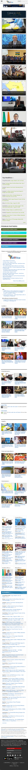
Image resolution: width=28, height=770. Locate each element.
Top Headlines (7, 177)
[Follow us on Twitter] (10, 755)
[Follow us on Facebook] (8, 755)
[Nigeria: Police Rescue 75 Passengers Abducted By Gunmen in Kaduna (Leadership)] (20, 572)
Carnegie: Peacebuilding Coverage (11, 232)
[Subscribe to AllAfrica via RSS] (20, 755)
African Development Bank (9, 229)
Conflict (3, 306)
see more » (4, 723)
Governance (4, 481)
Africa (3, 517)
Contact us (5, 737)
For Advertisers (10, 750)
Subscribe (9, 752)
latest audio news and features (15, 412)
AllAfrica (9, 2)
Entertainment (5, 371)
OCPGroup (5, 236)
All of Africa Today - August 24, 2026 (11, 203)
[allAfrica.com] (14, 257)
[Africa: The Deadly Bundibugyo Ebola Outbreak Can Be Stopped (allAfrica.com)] (20, 522)
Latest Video (4, 405)
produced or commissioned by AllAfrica (7, 736)
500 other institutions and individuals (15, 729)
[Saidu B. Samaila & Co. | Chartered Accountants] (14, 5)
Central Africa (18, 517)
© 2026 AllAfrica (7, 762)
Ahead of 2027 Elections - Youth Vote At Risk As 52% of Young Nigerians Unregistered (14, 295)
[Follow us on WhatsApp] (18, 755)
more (24, 222)
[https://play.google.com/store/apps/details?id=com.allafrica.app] (8, 758)
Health (3, 421)
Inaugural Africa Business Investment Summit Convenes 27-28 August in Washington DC (14, 300)
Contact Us (22, 762)
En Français (23, 1)
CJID (3, 289)
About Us (15, 763)
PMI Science (5, 246)
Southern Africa (6, 567)
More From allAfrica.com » (19, 280)
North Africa (18, 542)
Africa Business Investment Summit (9, 298)
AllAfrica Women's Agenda (9, 243)
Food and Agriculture (7, 451)
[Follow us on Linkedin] (15, 755)
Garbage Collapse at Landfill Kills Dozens (12, 209)
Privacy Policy (15, 762)
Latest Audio (4, 410)
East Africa (4, 542)
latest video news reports (13, 406)
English (19, 1)
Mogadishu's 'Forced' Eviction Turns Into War (13, 212)
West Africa (18, 567)
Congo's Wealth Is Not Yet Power (13, 180)
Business (3, 337)
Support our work (10, 748)
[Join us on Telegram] (12, 755)
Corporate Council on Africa (10, 239)
